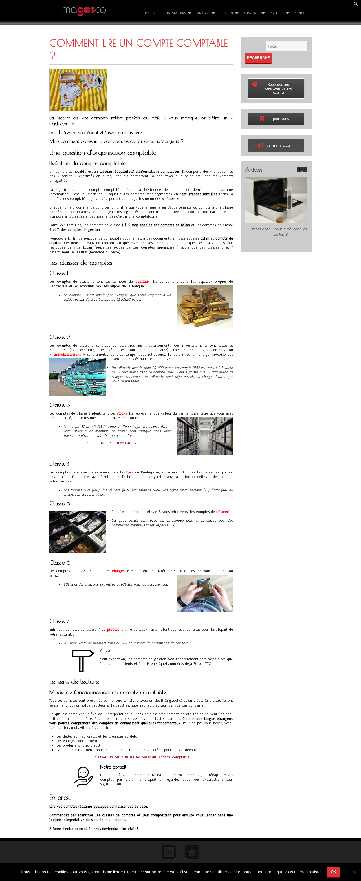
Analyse (203, 13)
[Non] (354, 874)
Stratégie (251, 13)
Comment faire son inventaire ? (110, 443)
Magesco (152, 13)
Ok (333, 872)
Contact (301, 13)
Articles (276, 13)
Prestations (176, 13)
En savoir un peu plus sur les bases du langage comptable (141, 757)
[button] (304, 169)
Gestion (227, 13)
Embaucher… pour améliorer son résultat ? (279, 231)
